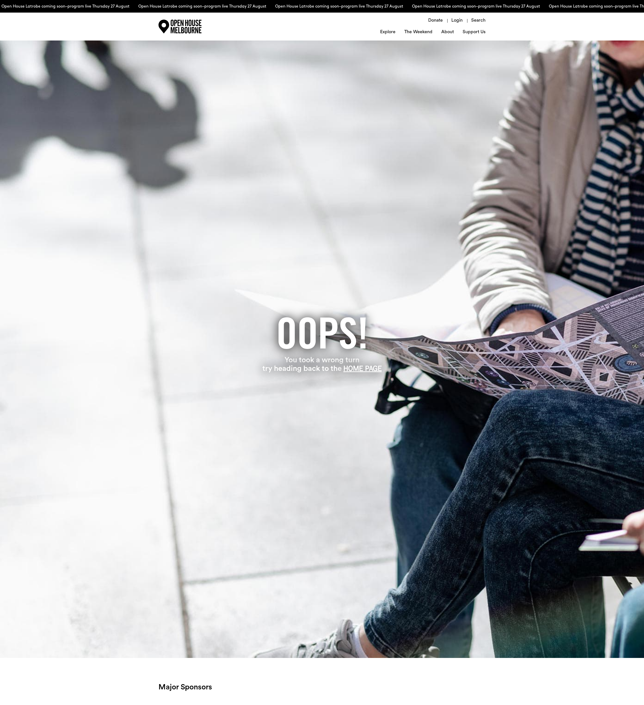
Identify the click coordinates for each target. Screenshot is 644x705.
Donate (435, 20)
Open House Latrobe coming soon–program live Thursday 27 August (181, 7)
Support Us (474, 32)
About (447, 32)
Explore (387, 32)
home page (362, 368)
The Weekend (418, 32)
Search (478, 20)
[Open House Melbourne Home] (191, 26)
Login (457, 20)
